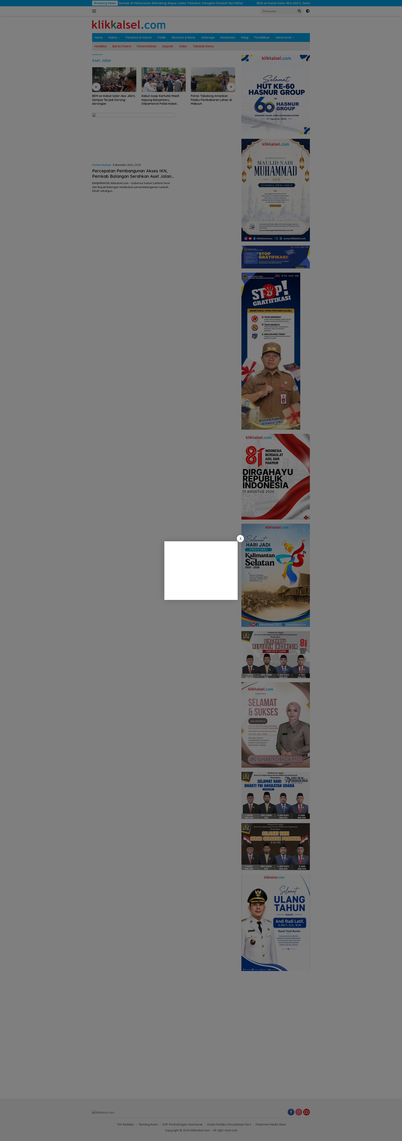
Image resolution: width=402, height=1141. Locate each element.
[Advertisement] (201, 570)
